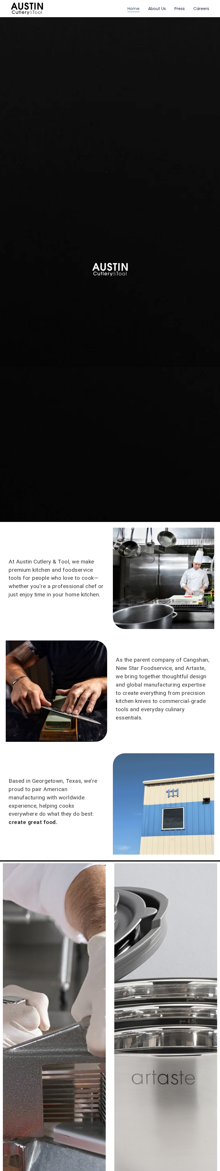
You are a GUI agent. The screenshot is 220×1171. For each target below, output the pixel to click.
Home (133, 8)
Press (179, 8)
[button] (216, 1111)
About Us (157, 8)
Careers (201, 8)
